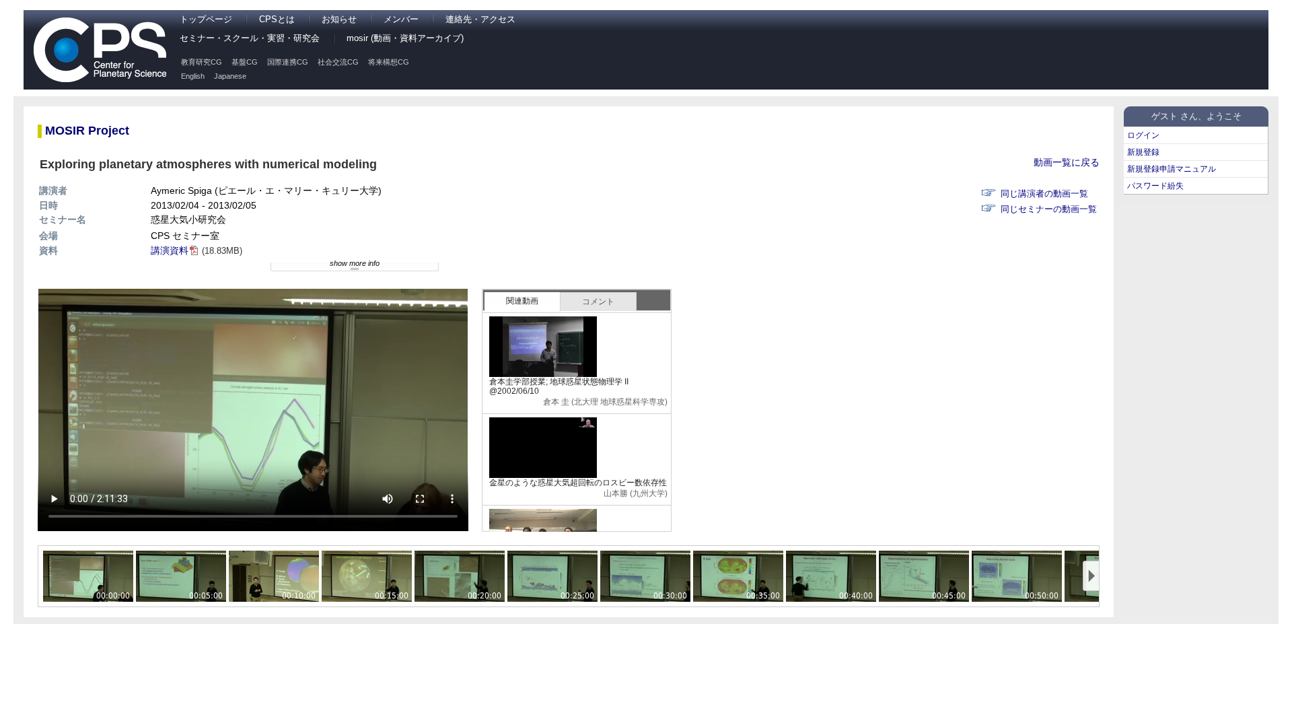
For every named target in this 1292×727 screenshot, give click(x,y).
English (193, 76)
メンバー (401, 19)
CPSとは (277, 19)
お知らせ (339, 19)
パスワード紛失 (1155, 186)
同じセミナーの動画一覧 (1049, 209)
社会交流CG (338, 62)
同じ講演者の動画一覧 (1044, 194)
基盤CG (244, 62)
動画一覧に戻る (1067, 162)
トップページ (206, 19)
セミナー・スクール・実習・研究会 (250, 38)
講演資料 (169, 250)
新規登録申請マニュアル (1171, 169)
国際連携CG (287, 62)
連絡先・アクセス (480, 19)
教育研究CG (201, 62)
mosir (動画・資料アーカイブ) (405, 38)
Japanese (230, 76)
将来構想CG (388, 62)
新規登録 (1143, 152)
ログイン (1143, 135)
